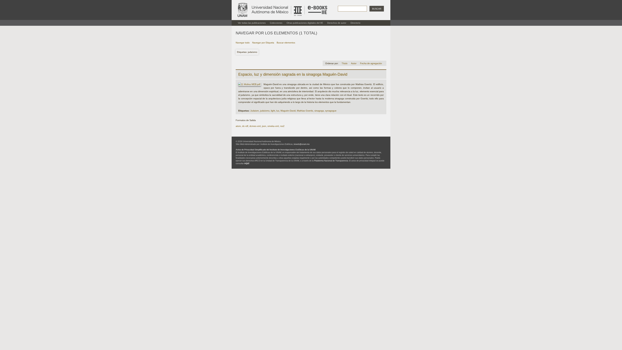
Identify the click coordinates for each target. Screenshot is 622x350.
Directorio (355, 23)
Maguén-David (288, 110)
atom (238, 126)
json (264, 126)
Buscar (376, 8)
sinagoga (319, 110)
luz (277, 110)
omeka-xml (273, 126)
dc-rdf (245, 126)
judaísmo (265, 110)
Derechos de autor (336, 23)
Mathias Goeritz (305, 110)
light (273, 110)
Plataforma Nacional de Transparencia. (331, 161)
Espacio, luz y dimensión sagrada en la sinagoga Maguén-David (292, 74)
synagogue (330, 110)
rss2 (282, 126)
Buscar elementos (286, 42)
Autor (354, 63)
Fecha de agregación (371, 63)
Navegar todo (243, 42)
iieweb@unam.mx (302, 144)
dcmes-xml (255, 126)
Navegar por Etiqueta (263, 42)
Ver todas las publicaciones (252, 23)
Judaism (254, 110)
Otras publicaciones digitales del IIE (305, 23)
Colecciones (276, 23)
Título (344, 63)
